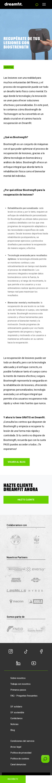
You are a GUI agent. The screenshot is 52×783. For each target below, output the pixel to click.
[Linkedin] (18, 665)
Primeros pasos (18, 690)
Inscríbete (13, 779)
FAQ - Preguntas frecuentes (23, 695)
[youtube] (34, 664)
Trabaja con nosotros (20, 684)
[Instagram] (11, 653)
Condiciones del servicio (22, 741)
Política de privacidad (20, 752)
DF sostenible (17, 712)
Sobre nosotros (18, 678)
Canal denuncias (18, 764)
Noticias (14, 724)
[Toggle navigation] (44, 4)
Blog (12, 730)
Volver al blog (16, 462)
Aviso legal (15, 747)
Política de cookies (19, 758)
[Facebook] (41, 653)
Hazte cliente (26, 499)
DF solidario (16, 706)
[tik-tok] (26, 652)
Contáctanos (16, 718)
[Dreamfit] (14, 4)
